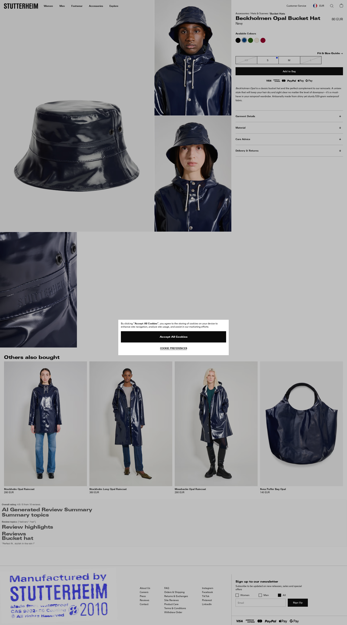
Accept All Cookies (174, 337)
